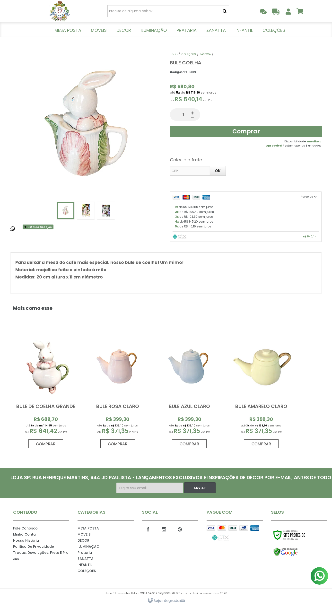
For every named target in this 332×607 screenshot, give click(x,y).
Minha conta (24, 534)
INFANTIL (85, 564)
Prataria (85, 552)
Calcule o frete (186, 160)
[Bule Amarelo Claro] (261, 390)
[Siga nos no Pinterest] (180, 529)
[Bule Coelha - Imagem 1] (65, 210)
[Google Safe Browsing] (295, 552)
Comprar (246, 131)
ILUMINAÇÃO (88, 546)
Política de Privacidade (33, 546)
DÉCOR (83, 540)
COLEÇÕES (188, 54)
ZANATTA (86, 558)
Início (173, 54)
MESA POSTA (88, 528)
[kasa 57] (59, 11)
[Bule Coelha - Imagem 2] (86, 210)
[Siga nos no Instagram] (164, 529)
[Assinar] (200, 487)
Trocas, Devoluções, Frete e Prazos (41, 555)
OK (218, 170)
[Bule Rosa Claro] (117, 390)
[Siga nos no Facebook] (148, 529)
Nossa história (26, 540)
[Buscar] (225, 11)
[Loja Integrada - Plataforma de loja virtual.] (166, 600)
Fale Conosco (25, 528)
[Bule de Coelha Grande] (45, 390)
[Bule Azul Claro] (189, 390)
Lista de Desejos (39, 227)
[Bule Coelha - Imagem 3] (106, 210)
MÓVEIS (84, 534)
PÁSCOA (205, 54)
